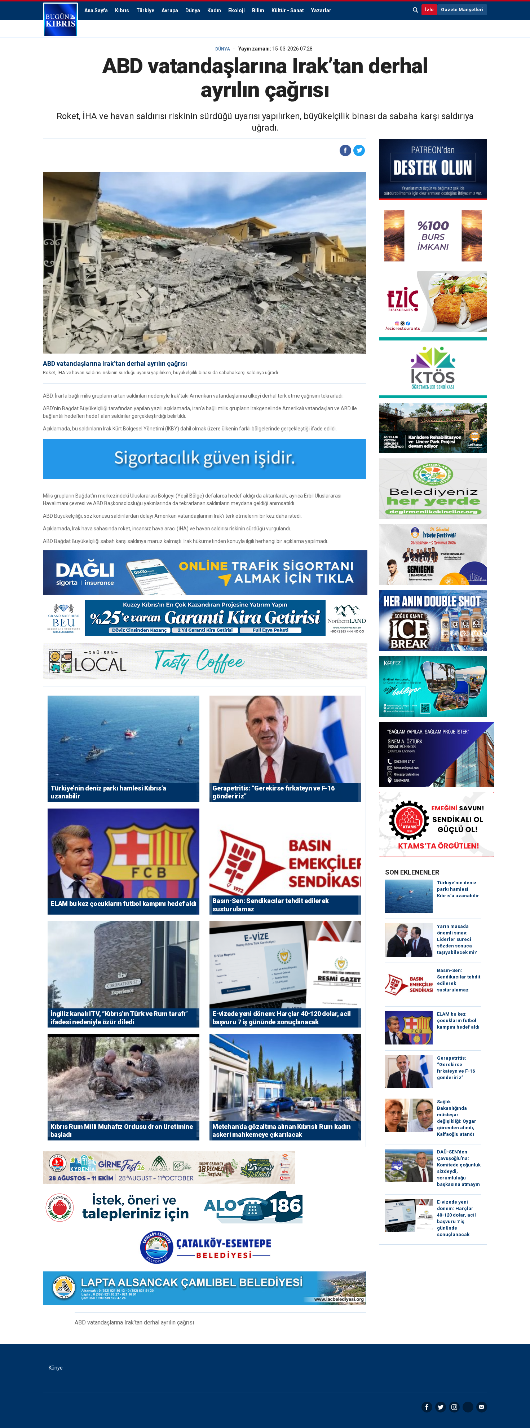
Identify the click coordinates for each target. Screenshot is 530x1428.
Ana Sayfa (96, 10)
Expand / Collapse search (415, 9)
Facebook (426, 1407)
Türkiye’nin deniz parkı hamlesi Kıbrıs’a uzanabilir (458, 889)
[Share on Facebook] (345, 150)
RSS (468, 1407)
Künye (56, 1368)
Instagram (454, 1407)
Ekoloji (236, 10)
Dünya (192, 10)
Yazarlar (321, 10)
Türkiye (145, 10)
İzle (429, 9)
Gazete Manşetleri (462, 9)
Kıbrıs (122, 10)
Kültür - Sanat (287, 10)
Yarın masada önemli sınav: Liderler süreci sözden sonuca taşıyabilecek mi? (457, 939)
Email (481, 1407)
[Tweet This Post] (359, 150)
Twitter (440, 1407)
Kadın (214, 10)
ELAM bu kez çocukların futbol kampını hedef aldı (458, 1020)
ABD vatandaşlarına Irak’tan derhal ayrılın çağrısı (115, 363)
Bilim (258, 10)
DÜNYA (222, 49)
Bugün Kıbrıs (60, 20)
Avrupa (170, 10)
